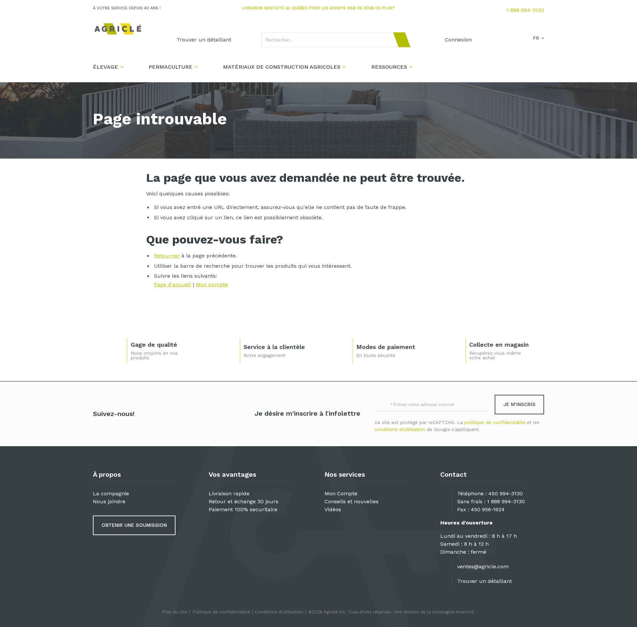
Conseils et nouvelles (351, 501)
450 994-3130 (505, 493)
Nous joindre (109, 501)
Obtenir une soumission (134, 525)
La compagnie (111, 493)
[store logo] (118, 29)
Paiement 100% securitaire (243, 509)
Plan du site (174, 611)
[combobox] (332, 40)
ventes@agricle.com (483, 566)
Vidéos (332, 509)
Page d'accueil (172, 284)
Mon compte (212, 284)
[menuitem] (204, 40)
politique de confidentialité (494, 422)
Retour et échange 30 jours (243, 501)
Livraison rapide (229, 493)
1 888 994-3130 (525, 10)
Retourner (167, 255)
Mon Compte (340, 493)
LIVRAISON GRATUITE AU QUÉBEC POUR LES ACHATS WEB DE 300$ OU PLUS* (318, 8)
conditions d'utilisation (400, 429)
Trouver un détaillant (484, 581)
